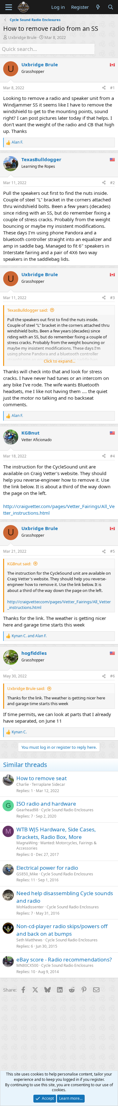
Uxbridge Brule (22, 37)
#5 (112, 551)
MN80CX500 (27, 965)
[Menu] (8, 7)
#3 (112, 297)
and (29, 635)
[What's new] (98, 7)
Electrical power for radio (47, 867)
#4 (112, 456)
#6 (112, 676)
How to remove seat (41, 778)
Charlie (22, 784)
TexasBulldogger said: (27, 310)
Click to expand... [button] (59, 361)
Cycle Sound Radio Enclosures (67, 810)
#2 (112, 182)
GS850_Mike (27, 874)
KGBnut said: (19, 564)
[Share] (104, 88)
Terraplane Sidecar (48, 784)
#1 (112, 87)
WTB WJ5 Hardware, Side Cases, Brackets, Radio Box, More (56, 833)
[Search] (110, 7)
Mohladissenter (30, 907)
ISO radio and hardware (46, 803)
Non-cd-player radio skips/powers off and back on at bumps (62, 930)
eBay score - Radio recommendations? (64, 959)
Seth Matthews (29, 940)
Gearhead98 (27, 810)
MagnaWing (26, 843)
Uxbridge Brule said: (26, 688)
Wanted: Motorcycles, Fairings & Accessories (56, 845)
